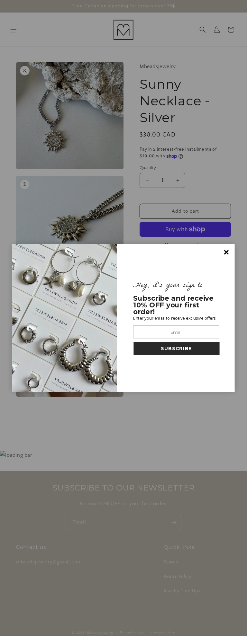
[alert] (123, 318)
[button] (176, 348)
